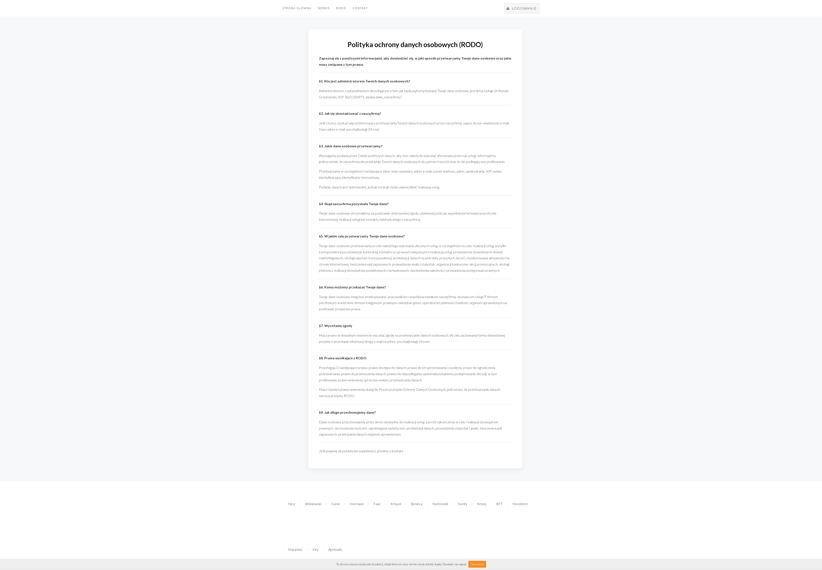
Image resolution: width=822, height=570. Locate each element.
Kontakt (360, 8)
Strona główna (297, 8)
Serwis (324, 8)
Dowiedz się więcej (454, 564)
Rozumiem (477, 564)
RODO (341, 8)
